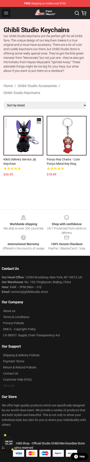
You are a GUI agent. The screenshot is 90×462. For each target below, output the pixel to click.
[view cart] (84, 13)
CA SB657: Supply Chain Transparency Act (31, 335)
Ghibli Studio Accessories (37, 86)
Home (8, 86)
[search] (77, 13)
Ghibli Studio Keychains (21, 93)
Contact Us (10, 373)
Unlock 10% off (9, 443)
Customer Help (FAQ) (17, 379)
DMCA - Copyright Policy (19, 329)
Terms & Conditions (16, 317)
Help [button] (82, 456)
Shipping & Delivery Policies (21, 355)
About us (9, 311)
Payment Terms (13, 361)
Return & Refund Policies (19, 367)
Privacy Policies (13, 323)
